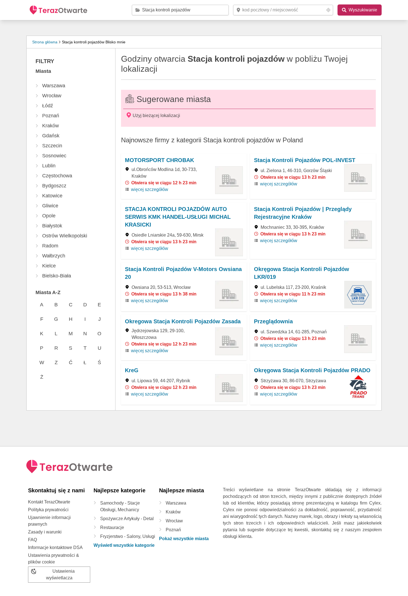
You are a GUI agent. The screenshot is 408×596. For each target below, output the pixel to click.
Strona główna (44, 42)
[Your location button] (328, 10)
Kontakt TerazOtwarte (49, 502)
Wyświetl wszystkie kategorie (124, 545)
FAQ (32, 539)
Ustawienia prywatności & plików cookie (53, 558)
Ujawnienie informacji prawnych (49, 521)
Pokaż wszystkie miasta (184, 538)
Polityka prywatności (48, 509)
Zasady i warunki (45, 532)
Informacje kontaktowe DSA (55, 547)
